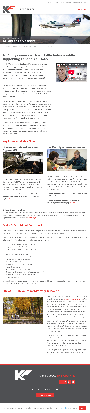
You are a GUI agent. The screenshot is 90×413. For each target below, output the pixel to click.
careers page (31, 218)
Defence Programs (12, 46)
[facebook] (61, 382)
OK (82, 408)
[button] (4, 163)
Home (4, 46)
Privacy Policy (63, 408)
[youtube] (73, 382)
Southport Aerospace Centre (73, 299)
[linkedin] (69, 382)
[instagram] (65, 382)
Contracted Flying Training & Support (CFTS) (29, 46)
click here (10, 199)
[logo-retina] (18, 6)
